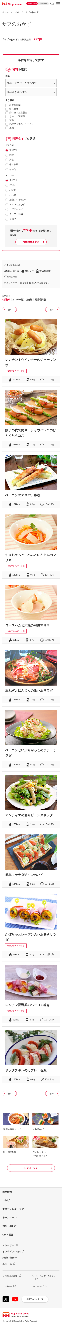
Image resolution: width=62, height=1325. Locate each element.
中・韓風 (13, 164)
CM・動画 (7, 1234)
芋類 (11, 120)
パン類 (12, 190)
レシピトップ (31, 1168)
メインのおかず (17, 204)
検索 (52, 3)
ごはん (12, 185)
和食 (11, 155)
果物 (11, 127)
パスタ (12, 194)
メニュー (58, 3)
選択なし (13, 150)
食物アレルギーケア (13, 1209)
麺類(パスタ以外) (18, 199)
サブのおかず (16, 209)
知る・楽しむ (9, 1226)
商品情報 (7, 1191)
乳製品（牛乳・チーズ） (21, 124)
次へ (52, 309)
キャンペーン (9, 1217)
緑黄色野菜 (15, 105)
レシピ (6, 1200)
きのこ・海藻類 (17, 116)
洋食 (11, 159)
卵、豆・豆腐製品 (18, 112)
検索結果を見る (31, 242)
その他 (12, 169)
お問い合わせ (9, 1257)
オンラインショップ (13, 1251)
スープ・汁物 (16, 214)
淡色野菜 (13, 109)
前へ (10, 309)
